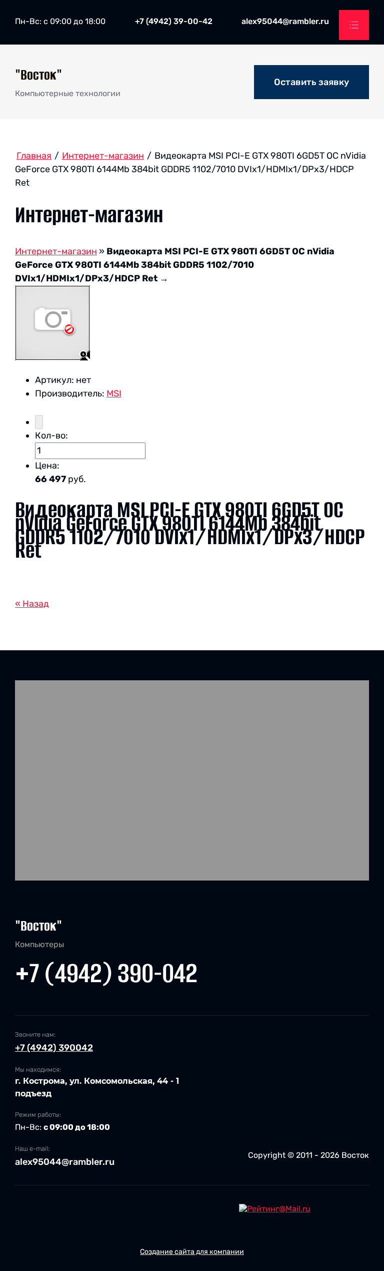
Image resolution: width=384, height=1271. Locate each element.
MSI (114, 393)
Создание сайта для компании (192, 1251)
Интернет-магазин (56, 251)
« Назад (32, 603)
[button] (311, 82)
